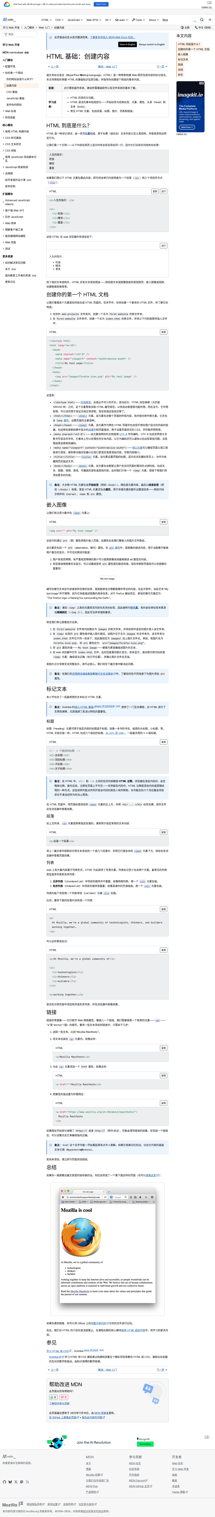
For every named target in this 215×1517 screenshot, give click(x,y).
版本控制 (10, 186)
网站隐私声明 (34, 1504)
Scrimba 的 (55, 1356)
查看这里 (151, 1175)
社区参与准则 (86, 1504)
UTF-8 (123, 434)
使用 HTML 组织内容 (133, 1330)
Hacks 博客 (178, 1492)
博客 (88, 1469)
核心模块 (8, 125)
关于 (7, 269)
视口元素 (137, 447)
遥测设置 (52, 1504)
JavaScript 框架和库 (16, 167)
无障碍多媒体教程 (82, 673)
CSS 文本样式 (13, 144)
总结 (180, 69)
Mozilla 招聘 (93, 1474)
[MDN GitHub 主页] (4, 1482)
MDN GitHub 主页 (139, 1486)
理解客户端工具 (14, 229)
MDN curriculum (13, 52)
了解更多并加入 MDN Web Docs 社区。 (113, 37)
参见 (180, 74)
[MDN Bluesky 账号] (10, 1482)
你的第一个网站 (14, 72)
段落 (50, 816)
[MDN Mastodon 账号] (22, 1482)
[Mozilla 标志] (13, 1504)
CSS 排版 (10, 150)
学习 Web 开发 (11, 44)
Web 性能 (10, 242)
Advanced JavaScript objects (17, 202)
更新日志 (10, 281)
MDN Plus (92, 1486)
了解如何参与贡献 (59, 1403)
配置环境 (10, 66)
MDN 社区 (135, 1463)
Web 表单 (10, 223)
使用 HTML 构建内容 (17, 131)
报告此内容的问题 (92, 1417)
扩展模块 (8, 193)
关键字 (92, 429)
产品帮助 (91, 1492)
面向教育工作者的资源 (18, 275)
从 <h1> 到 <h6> (115, 733)
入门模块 (8, 60)
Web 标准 (10, 111)
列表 (50, 862)
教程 (174, 1480)
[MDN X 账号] (16, 1482)
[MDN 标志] (9, 1457)
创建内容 (11, 85)
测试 (7, 248)
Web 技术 (177, 1463)
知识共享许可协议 (93, 1511)
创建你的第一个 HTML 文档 (193, 49)
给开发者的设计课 (15, 179)
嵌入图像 (183, 54)
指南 (174, 1474)
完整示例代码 (98, 1323)
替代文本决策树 (104, 673)
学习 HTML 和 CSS (57, 1351)
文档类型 (86, 402)
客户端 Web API (14, 210)
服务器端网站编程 (15, 236)
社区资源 (134, 1469)
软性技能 (10, 117)
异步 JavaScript (14, 216)
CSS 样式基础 (13, 137)
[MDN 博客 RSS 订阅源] (27, 1482)
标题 (50, 721)
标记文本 (183, 59)
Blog (165, 19)
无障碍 (9, 173)
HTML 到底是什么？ (189, 44)
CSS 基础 (11, 92)
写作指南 (134, 1474)
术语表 (176, 1486)
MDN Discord (137, 1480)
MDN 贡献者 (101, 1413)
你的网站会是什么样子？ (20, 79)
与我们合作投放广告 (97, 1480)
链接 (180, 64)
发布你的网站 (14, 104)
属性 (66, 420)
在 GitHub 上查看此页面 (62, 1417)
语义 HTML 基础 (84, 707)
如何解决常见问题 (15, 262)
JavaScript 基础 (15, 98)
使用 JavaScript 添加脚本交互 (20, 158)
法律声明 (68, 1504)
